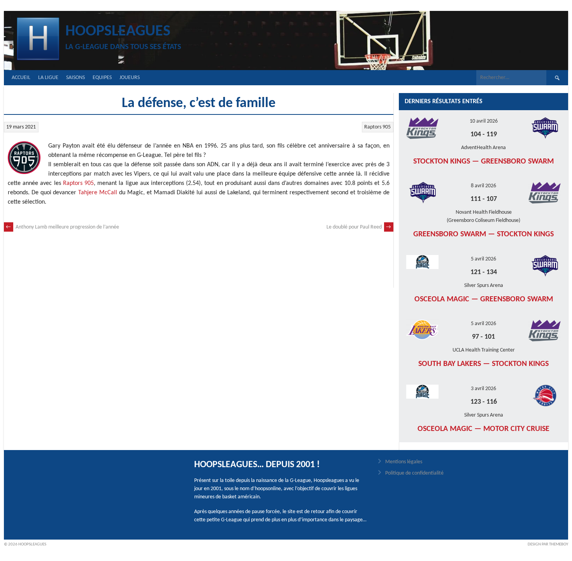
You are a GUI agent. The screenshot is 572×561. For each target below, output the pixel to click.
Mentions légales (403, 462)
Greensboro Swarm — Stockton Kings (483, 234)
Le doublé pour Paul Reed (358, 227)
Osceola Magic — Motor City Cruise (483, 429)
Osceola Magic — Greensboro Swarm (483, 299)
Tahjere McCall (97, 193)
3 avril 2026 (483, 389)
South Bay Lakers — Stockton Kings (483, 364)
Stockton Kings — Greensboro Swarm (483, 161)
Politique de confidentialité (414, 473)
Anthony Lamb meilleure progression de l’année (62, 227)
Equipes (102, 78)
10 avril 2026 (484, 121)
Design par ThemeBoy (548, 544)
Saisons (75, 78)
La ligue (48, 78)
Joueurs (129, 78)
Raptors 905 (377, 127)
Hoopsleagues (117, 31)
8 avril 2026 (483, 186)
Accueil (21, 78)
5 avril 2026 (483, 259)
